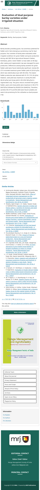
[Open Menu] (2, 2)
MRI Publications (31, 485)
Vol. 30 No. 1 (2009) (20, 9)
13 (15, 299)
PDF (6, 127)
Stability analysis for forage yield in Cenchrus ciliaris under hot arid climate (21, 280)
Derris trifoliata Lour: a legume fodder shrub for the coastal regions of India (22, 290)
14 (17, 299)
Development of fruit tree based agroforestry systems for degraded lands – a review (21, 227)
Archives (10, 9)
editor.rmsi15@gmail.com (20, 465)
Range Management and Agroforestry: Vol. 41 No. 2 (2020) (18, 211)
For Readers (6, 415)
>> (24, 299)
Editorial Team (9, 372)
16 (21, 299)
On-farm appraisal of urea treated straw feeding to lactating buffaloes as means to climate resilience (20, 247)
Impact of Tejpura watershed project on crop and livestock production (20, 237)
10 (9, 299)
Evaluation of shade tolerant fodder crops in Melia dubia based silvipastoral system (22, 271)
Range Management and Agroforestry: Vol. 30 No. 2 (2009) (18, 240)
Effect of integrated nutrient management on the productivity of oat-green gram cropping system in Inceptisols (21, 197)
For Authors (6, 418)
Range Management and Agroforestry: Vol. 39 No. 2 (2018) (20, 264)
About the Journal (10, 376)
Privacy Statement (10, 380)
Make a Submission (20, 312)
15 (19, 299)
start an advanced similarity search (22, 303)
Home (4, 9)
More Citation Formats (10, 162)
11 (11, 299)
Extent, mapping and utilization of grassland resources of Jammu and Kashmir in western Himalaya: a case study (21, 260)
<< (2, 299)
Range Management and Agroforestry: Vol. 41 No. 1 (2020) (20, 222)
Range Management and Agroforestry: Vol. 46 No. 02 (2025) (19, 201)
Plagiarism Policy (10, 401)
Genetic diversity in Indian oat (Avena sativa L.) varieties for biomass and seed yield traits (21, 208)
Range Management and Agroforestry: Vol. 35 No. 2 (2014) (18, 251)
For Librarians (7, 421)
